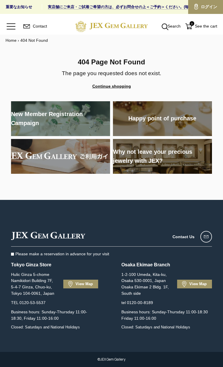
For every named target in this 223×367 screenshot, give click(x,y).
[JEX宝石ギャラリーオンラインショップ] (111, 26)
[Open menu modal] (11, 26)
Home (11, 40)
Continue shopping (111, 86)
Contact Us (183, 236)
